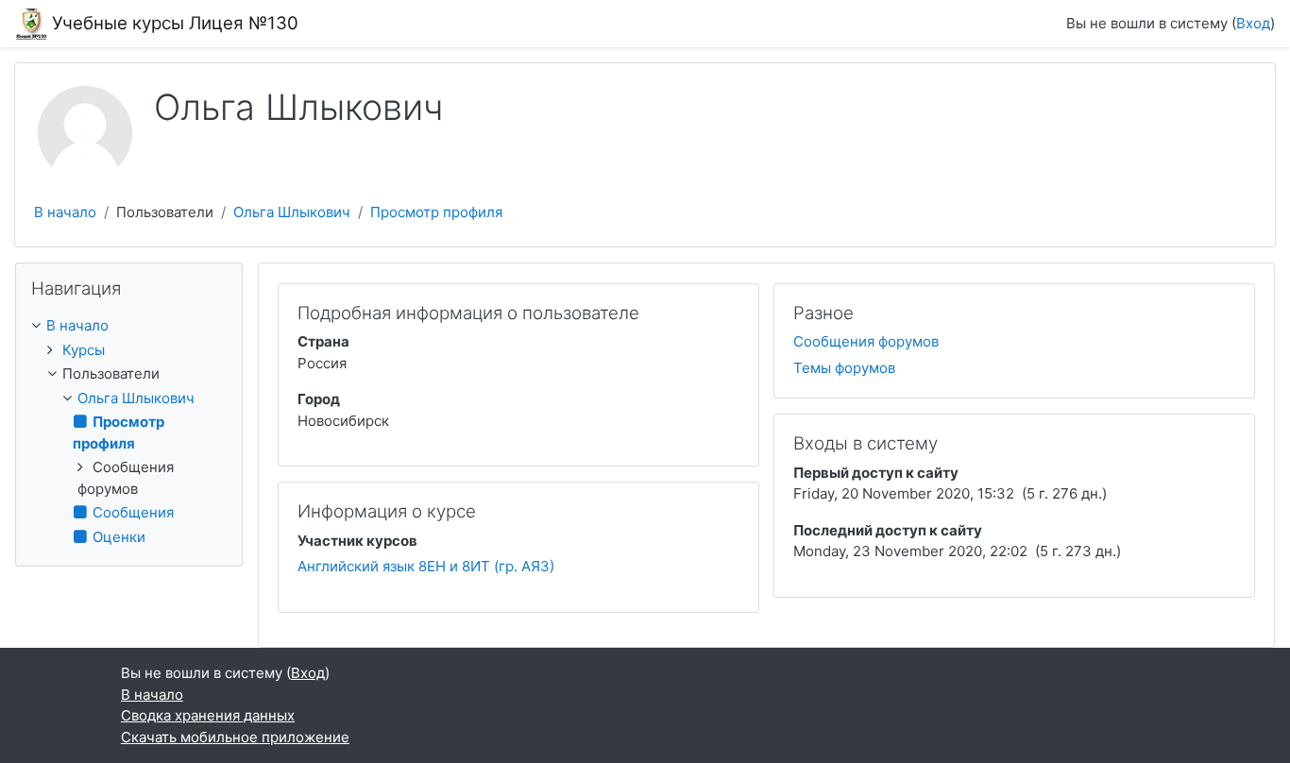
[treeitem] (129, 326)
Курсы (83, 350)
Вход (1253, 23)
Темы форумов (844, 368)
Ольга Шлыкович (291, 212)
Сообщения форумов (866, 341)
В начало (65, 212)
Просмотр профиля (436, 212)
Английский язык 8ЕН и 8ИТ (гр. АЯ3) (425, 566)
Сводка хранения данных (208, 715)
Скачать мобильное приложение (235, 737)
